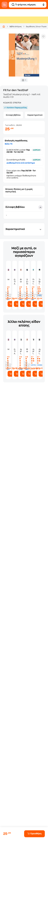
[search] (13, 5)
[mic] (43, 4)
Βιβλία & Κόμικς (16, 26)
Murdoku (8, 279)
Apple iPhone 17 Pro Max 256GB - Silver (21, 351)
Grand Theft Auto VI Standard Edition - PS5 (15, 282)
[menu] (4, 5)
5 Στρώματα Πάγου (27, 282)
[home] (3, 26)
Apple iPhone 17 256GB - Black (39, 351)
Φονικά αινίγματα (21, 281)
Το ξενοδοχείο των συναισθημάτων (39, 282)
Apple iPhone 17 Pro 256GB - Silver (33, 351)
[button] (24, 210)
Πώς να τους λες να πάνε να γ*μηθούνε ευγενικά (33, 282)
